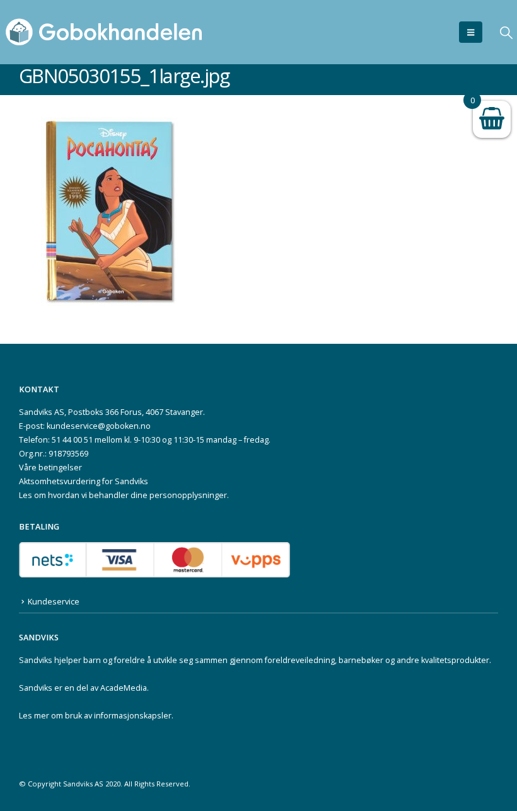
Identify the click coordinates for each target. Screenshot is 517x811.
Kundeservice (53, 601)
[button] (470, 32)
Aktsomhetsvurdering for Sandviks (83, 481)
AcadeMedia (123, 688)
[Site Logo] (104, 32)
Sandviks (35, 660)
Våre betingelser (50, 467)
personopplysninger (188, 495)
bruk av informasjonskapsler (118, 715)
